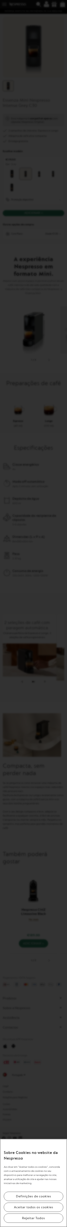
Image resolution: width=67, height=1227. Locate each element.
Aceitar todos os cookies (33, 1207)
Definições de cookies (33, 1196)
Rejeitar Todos (33, 1218)
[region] (33, 1183)
